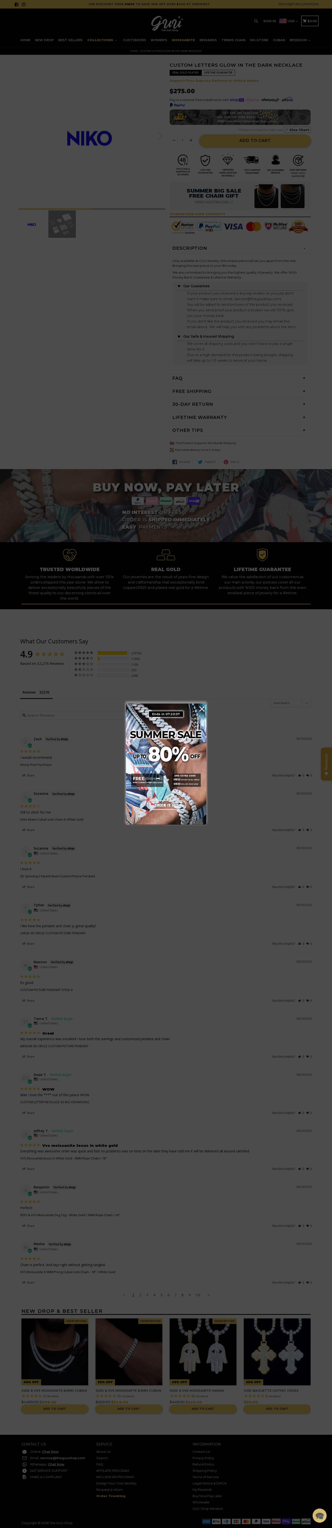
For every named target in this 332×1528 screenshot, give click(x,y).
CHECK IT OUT (166, 804)
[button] (320, 1516)
